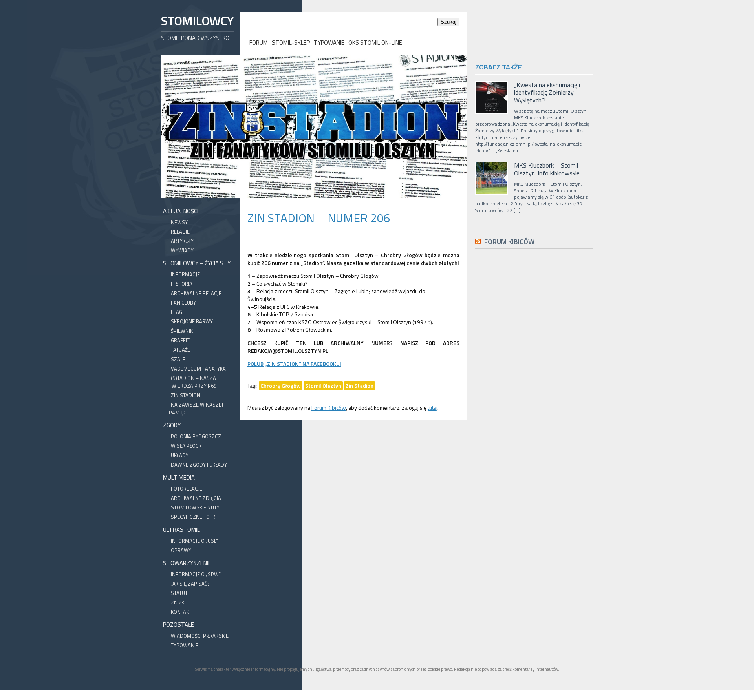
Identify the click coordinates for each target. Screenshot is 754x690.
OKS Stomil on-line (375, 42)
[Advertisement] (534, 431)
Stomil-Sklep (291, 42)
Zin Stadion (185, 395)
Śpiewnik (182, 331)
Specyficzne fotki (193, 517)
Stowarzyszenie (187, 563)
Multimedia (179, 477)
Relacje (180, 231)
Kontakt (181, 612)
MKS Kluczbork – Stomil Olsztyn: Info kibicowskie (547, 169)
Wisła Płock (186, 446)
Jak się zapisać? (190, 584)
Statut (179, 593)
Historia (181, 284)
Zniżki (178, 602)
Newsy (179, 222)
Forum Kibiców (328, 407)
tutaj (432, 407)
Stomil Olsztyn (323, 386)
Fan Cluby (183, 303)
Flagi (177, 312)
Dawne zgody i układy (199, 465)
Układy (179, 455)
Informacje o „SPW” (196, 574)
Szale (178, 359)
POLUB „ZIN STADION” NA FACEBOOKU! (294, 364)
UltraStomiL (181, 529)
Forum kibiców (509, 241)
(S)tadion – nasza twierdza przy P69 (192, 382)
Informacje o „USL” (194, 541)
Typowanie (329, 42)
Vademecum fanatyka (198, 368)
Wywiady (182, 250)
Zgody (172, 425)
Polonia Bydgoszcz (196, 436)
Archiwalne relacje (196, 293)
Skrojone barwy (192, 321)
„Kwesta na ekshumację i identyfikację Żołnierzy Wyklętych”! (547, 92)
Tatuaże (180, 350)
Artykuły (182, 241)
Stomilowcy (197, 20)
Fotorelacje (186, 489)
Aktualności (180, 210)
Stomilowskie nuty (195, 507)
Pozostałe (178, 624)
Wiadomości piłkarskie (200, 636)
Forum (258, 42)
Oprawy (181, 550)
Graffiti (181, 340)
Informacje (185, 274)
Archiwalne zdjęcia (196, 498)
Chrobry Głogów (280, 386)
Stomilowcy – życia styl (198, 263)
